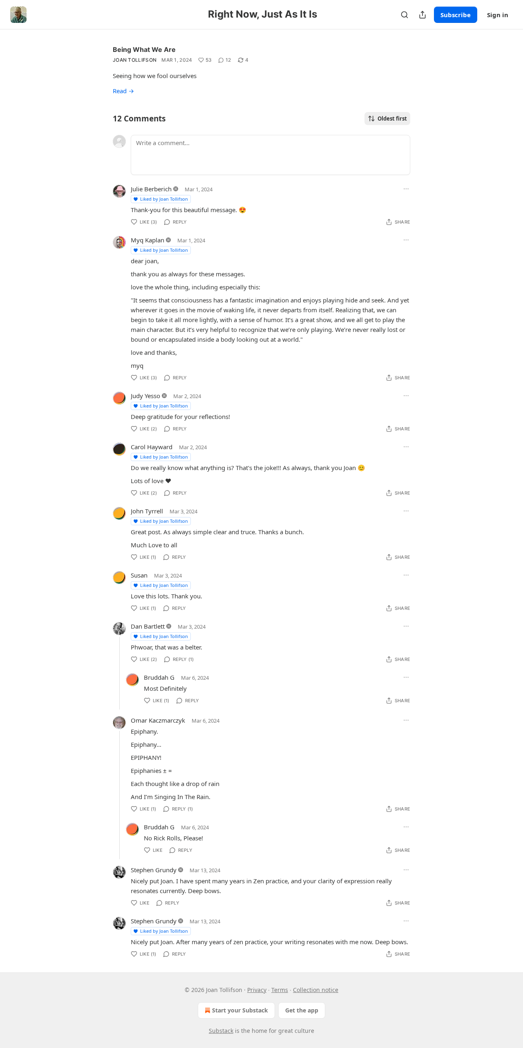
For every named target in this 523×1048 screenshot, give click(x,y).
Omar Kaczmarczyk (158, 720)
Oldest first (392, 118)
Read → (123, 91)
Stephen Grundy (154, 870)
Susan (139, 575)
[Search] (404, 15)
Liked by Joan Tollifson (164, 199)
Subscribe (455, 15)
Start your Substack (240, 1010)
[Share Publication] (422, 15)
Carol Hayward (151, 447)
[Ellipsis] (406, 188)
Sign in (497, 15)
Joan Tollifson (134, 60)
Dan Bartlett (148, 626)
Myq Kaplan (147, 240)
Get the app (301, 1010)
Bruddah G (159, 677)
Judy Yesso (145, 396)
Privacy (256, 990)
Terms (279, 990)
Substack (221, 1031)
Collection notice (315, 990)
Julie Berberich (151, 189)
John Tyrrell (147, 511)
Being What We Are (144, 49)
